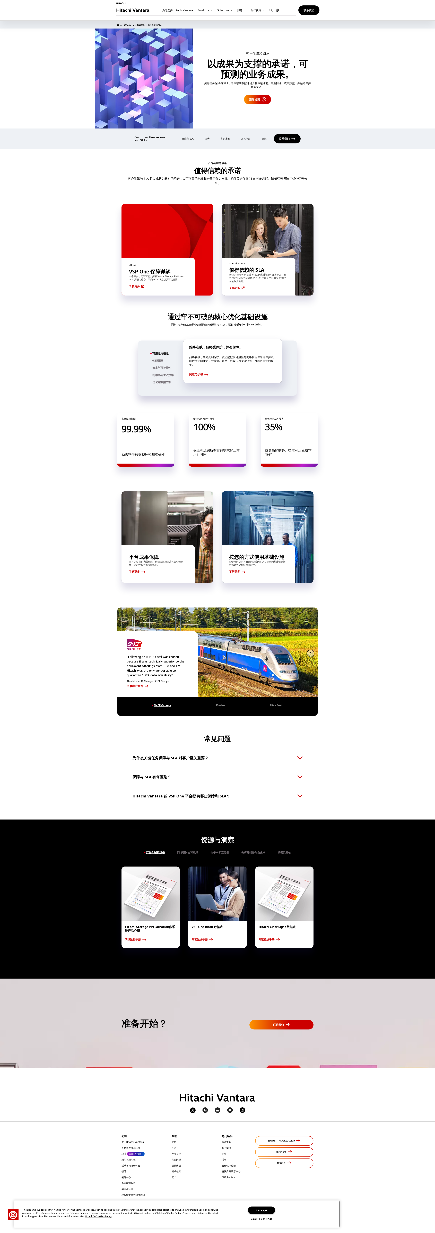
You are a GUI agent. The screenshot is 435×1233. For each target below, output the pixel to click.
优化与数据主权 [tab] (161, 382)
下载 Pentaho (229, 1177)
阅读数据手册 (133, 939)
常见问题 (245, 138)
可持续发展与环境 (130, 1147)
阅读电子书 (196, 374)
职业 (123, 1153)
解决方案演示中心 (231, 1171)
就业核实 (176, 1171)
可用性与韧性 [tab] (160, 353)
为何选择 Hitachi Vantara (177, 10)
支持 (174, 1142)
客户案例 (225, 138)
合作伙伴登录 (229, 1165)
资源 (264, 138)
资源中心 (226, 1142)
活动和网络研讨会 (130, 1165)
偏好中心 (126, 1177)
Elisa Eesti (276, 705)
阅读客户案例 (135, 686)
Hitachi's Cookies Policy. (98, 1216)
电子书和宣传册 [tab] (220, 852)
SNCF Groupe (162, 705)
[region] (177, 1214)
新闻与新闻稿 (128, 1159)
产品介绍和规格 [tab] (155, 852)
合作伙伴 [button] (256, 10)
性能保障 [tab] (157, 360)
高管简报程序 (128, 1183)
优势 (207, 138)
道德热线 (176, 1165)
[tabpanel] (233, 361)
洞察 (224, 1153)
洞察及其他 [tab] (284, 852)
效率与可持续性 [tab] (161, 368)
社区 (174, 1147)
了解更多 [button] (134, 286)
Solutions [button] (223, 10)
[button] (270, 10)
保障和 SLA (188, 138)
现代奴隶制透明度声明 (133, 1195)
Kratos (220, 705)
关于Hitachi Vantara (132, 1142)
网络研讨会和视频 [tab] (187, 852)
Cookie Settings (261, 1218)
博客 (224, 1159)
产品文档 (176, 1153)
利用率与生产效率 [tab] (163, 375)
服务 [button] (239, 10)
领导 (123, 1171)
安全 (174, 1177)
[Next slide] (310, 653)
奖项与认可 (127, 1189)
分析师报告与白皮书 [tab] (253, 852)
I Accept (261, 1210)
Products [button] (203, 10)
